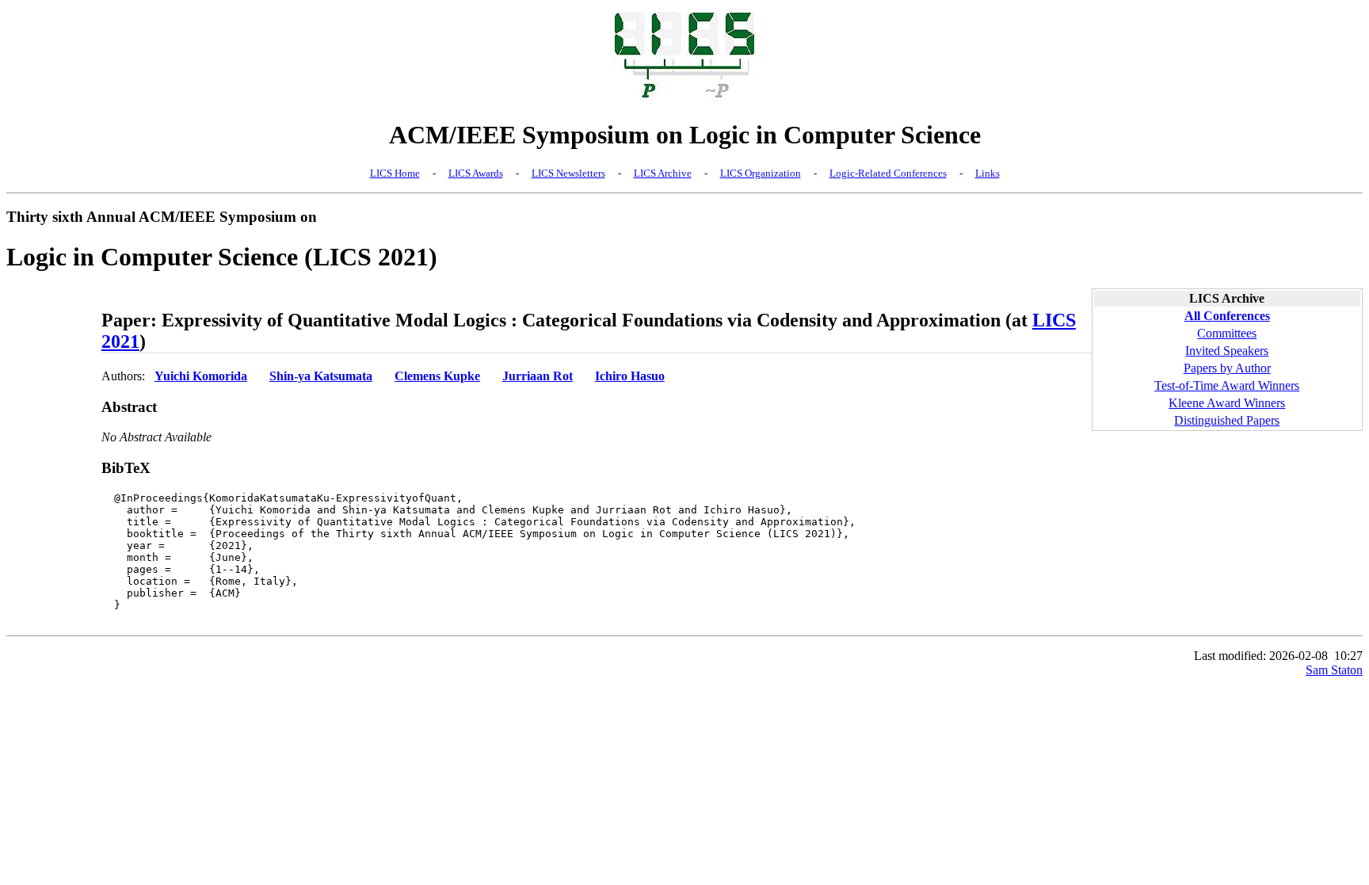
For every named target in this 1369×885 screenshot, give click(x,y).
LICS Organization (760, 173)
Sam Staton (1334, 670)
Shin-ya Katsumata (320, 376)
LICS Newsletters (568, 173)
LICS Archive (663, 173)
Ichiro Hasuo (630, 376)
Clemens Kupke (437, 376)
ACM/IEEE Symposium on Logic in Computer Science (685, 134)
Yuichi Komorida (200, 376)
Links (987, 173)
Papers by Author (1227, 368)
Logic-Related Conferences (888, 173)
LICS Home (395, 173)
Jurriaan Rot (537, 376)
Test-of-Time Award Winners (1226, 385)
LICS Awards (475, 173)
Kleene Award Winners (1227, 403)
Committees (1227, 333)
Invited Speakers (1226, 350)
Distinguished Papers (1226, 420)
